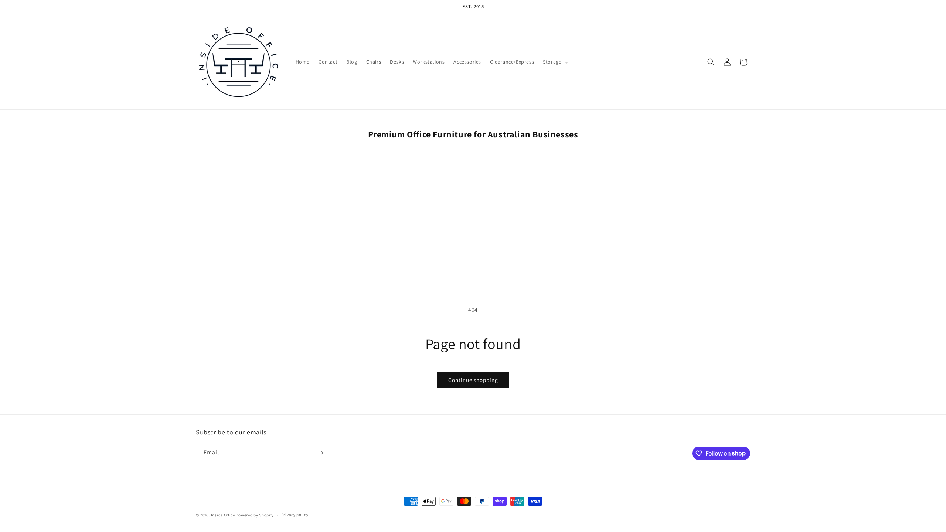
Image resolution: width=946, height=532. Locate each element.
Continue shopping (473, 379)
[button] (554, 61)
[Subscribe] (320, 452)
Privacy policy (295, 514)
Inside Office (223, 515)
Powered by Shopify (255, 515)
